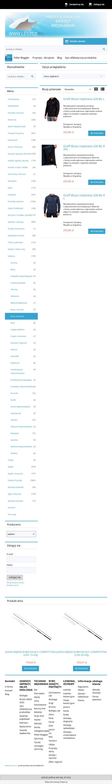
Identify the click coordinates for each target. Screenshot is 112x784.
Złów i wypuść (55, 761)
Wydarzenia (25, 726)
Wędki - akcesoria (15, 473)
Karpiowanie (40, 704)
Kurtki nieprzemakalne (20, 406)
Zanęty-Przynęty (15, 480)
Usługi (10, 460)
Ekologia (24, 695)
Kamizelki (15, 356)
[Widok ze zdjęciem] (96, 89)
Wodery (14, 453)
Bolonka (38, 712)
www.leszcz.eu (11, 765)
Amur (51, 714)
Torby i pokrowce (15, 242)
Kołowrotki (12, 140)
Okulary (14, 420)
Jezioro (66, 707)
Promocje (12, 514)
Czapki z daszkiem (18, 336)
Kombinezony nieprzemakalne (17, 371)
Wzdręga (53, 699)
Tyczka (37, 742)
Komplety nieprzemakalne (22, 386)
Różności (24, 722)
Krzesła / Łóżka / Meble (18, 167)
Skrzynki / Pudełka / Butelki (19, 215)
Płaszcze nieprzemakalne (21, 426)
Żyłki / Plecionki (14, 494)
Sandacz (53, 740)
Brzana (52, 706)
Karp (51, 718)
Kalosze (14, 349)
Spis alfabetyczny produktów (26, 709)
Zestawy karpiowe (15, 487)
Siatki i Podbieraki (15, 208)
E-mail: (10, 554)
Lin (50, 733)
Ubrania (11, 256)
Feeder (37, 719)
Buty (13, 322)
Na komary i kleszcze (17, 174)
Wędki (10, 466)
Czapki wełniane (17, 329)
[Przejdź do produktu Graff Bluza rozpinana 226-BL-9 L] (52, 205)
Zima (36, 700)
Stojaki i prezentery (16, 228)
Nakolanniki (16, 413)
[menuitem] (21, 57)
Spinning (38, 738)
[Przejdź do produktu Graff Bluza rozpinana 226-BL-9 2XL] (52, 156)
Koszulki (14, 393)
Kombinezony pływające (21, 380)
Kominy (14, 262)
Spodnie (14, 440)
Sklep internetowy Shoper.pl (56, 782)
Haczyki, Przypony (16, 133)
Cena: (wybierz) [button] (51, 76)
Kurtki (13, 400)
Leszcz (52, 729)
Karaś (51, 721)
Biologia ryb (54, 710)
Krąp (51, 703)
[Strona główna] (56, 23)
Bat (35, 689)
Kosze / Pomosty (15, 147)
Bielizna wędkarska (19, 303)
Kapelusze (15, 363)
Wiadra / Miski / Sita (16, 249)
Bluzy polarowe (17, 316)
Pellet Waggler (41, 734)
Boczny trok (39, 708)
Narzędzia (12, 181)
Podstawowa (13, 99)
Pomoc (81, 700)
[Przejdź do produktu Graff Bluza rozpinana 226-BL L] (52, 109)
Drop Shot (39, 715)
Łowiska (67, 689)
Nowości (11, 507)
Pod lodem (39, 693)
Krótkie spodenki (18, 283)
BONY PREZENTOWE (17, 126)
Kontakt (8, 690)
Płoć (51, 736)
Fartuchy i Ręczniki (19, 343)
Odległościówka (41, 730)
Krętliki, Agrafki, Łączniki (18, 160)
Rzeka (66, 714)
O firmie (9, 686)
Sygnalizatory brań (16, 235)
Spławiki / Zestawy (16, 222)
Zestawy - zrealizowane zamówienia (69, 735)
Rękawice (15, 433)
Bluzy (13, 269)
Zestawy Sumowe (15, 501)
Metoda (38, 723)
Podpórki (12, 194)
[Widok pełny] (102, 89)
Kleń (51, 725)
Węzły (37, 697)
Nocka (37, 727)
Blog (7, 694)
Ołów (10, 188)
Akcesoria (12, 119)
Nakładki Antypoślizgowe (21, 276)
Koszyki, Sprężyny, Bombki (19, 153)
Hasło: (10, 565)
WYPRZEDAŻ (13, 106)
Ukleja (52, 744)
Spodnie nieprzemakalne (21, 446)
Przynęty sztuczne (16, 112)
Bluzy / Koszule (17, 309)
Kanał (66, 710)
